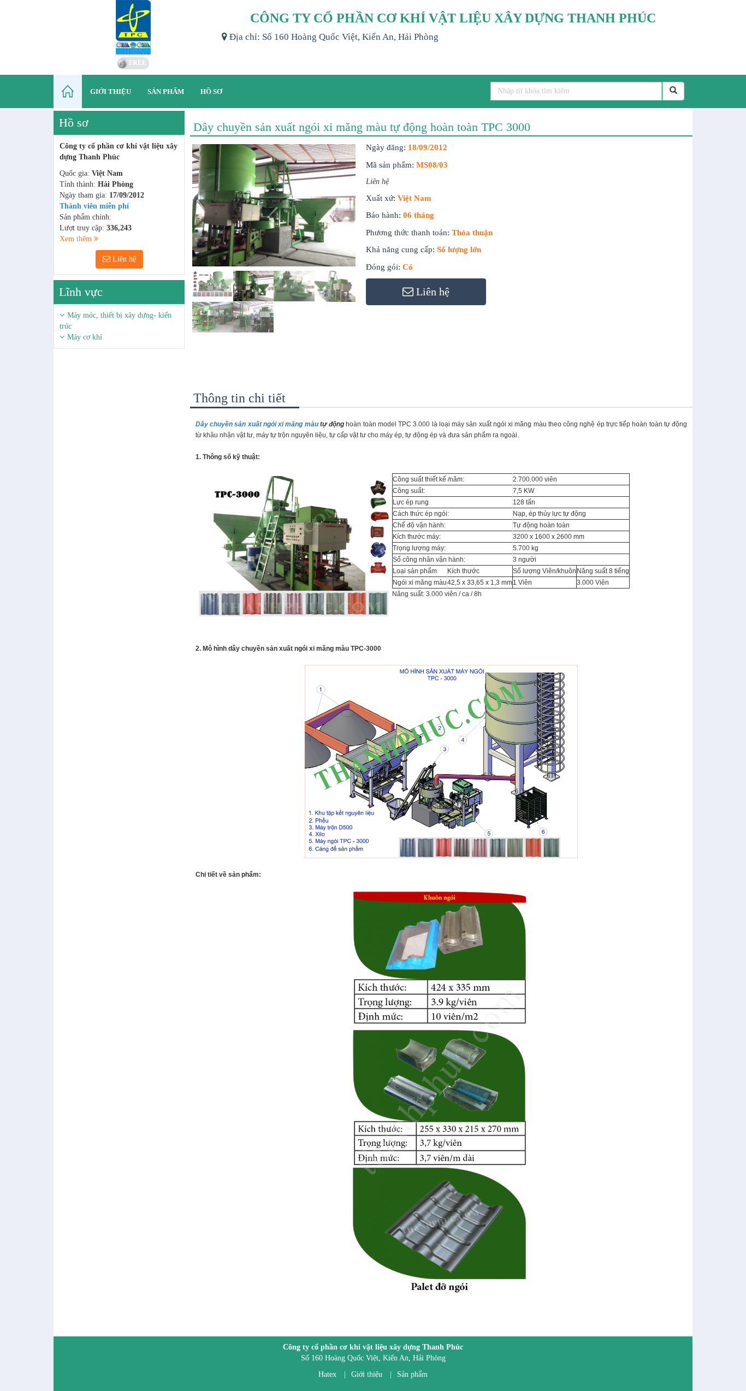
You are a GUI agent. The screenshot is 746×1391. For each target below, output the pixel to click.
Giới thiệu (366, 1374)
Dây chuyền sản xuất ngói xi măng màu (257, 424)
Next (375, 248)
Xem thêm (77, 239)
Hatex (327, 1374)
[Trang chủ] (68, 91)
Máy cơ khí (84, 337)
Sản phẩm (412, 1374)
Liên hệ (123, 259)
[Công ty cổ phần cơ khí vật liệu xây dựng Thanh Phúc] (133, 27)
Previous (176, 248)
